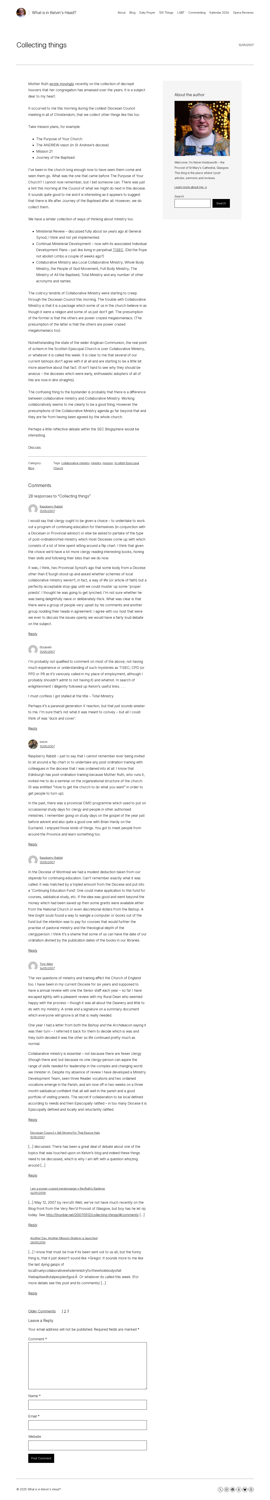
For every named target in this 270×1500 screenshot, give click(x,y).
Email (34, 1416)
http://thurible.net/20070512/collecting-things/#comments (92, 1215)
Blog (31, 468)
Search (179, 196)
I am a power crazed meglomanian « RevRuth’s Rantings (67, 1188)
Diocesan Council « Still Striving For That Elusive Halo (65, 1133)
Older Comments (42, 1311)
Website (34, 1436)
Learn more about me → (191, 187)
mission (108, 463)
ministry (96, 463)
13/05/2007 (47, 511)
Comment (37, 1339)
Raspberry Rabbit (51, 506)
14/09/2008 (38, 1193)
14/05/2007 (47, 968)
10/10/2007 (37, 1137)
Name (34, 1396)
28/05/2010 (37, 1242)
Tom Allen (46, 964)
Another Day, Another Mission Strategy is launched (63, 1238)
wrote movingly (61, 84)
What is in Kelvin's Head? (54, 12)
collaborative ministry (75, 463)
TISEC (118, 250)
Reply (32, 634)
